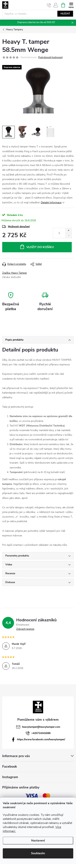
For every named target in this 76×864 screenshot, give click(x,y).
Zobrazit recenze (25, 629)
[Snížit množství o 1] (68, 235)
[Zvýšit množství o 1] (68, 230)
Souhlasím (38, 853)
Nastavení (38, 841)
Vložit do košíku (40, 247)
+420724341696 (41, 733)
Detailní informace (51, 202)
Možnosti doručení (19, 226)
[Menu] (71, 5)
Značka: (14, 273)
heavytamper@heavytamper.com (41, 727)
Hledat (65, 13)
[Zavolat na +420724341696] (49, 5)
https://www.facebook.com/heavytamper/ (41, 739)
